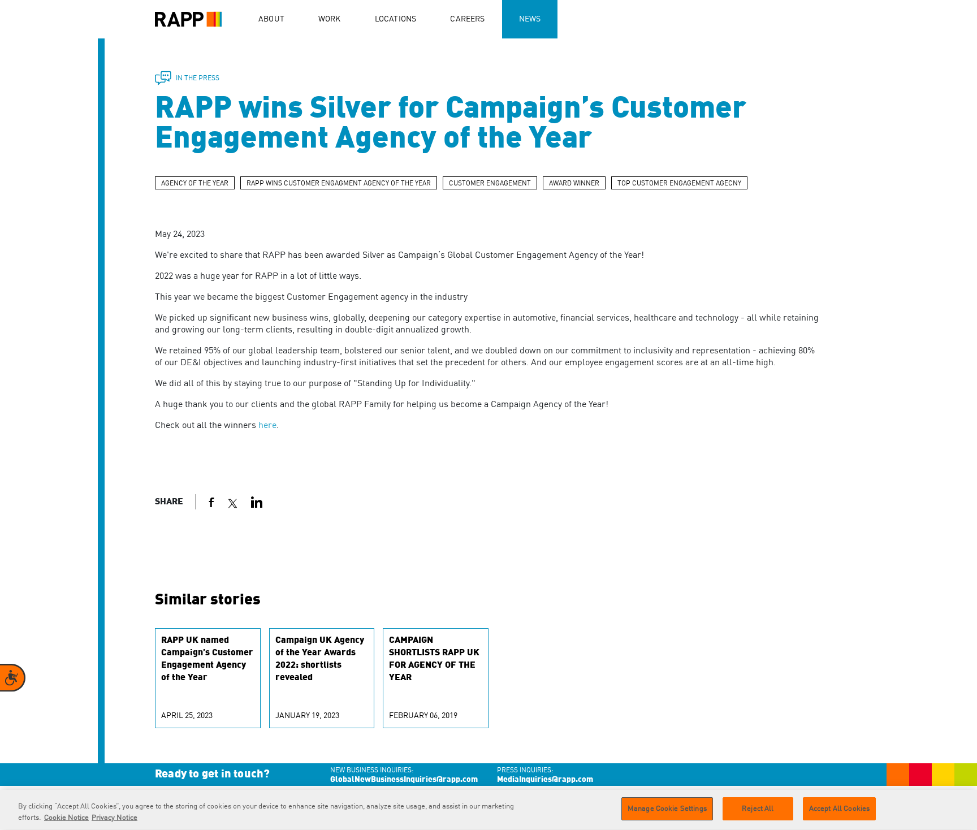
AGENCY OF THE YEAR (194, 183)
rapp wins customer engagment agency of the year (339, 183)
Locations (396, 19)
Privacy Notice (114, 818)
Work (329, 19)
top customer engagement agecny (679, 183)
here (267, 425)
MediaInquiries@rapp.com (545, 780)
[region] (488, 810)
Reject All (757, 808)
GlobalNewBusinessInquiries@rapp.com (404, 780)
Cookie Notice (66, 818)
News (530, 19)
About (271, 19)
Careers (467, 19)
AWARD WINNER (574, 183)
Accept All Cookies (839, 808)
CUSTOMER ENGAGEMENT (490, 183)
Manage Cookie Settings (667, 808)
